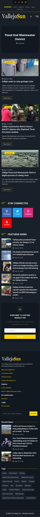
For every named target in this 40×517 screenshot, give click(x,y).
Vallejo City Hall (7, 481)
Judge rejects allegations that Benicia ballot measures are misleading (24, 455)
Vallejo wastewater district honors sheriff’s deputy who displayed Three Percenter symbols (18, 129)
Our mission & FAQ (7, 373)
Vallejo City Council (27, 477)
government (9, 62)
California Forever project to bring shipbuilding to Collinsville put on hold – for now (25, 428)
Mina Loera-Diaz (7, 494)
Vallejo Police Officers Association (13, 498)
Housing (31, 481)
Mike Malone (19, 494)
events (17, 481)
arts (12, 485)
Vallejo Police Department (10, 477)
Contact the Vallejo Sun (8, 380)
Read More (6, 98)
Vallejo (4, 473)
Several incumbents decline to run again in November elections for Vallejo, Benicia (25, 277)
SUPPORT (8, 7)
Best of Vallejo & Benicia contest (11, 391)
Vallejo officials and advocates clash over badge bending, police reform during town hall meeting (25, 265)
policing (8, 107)
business (5, 485)
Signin (33, 7)
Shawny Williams (14, 489)
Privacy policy (5, 406)
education (19, 485)
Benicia (24, 481)
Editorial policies (6, 377)
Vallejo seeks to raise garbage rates (17, 81)
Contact (27, 7)
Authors (21, 7)
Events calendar (6, 388)
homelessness (30, 498)
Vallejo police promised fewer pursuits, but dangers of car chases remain (24, 242)
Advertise (4, 398)
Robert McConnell (28, 489)
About (15, 7)
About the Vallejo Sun (8, 370)
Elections (28, 485)
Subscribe (20, 9)
